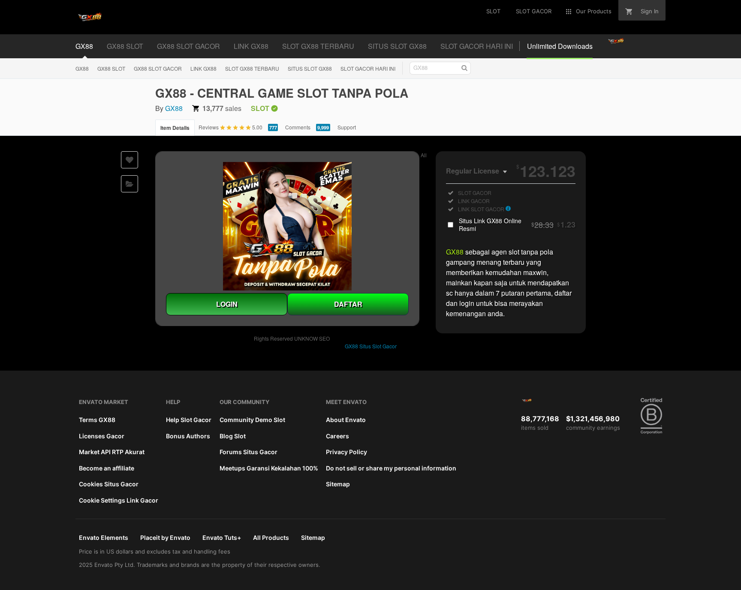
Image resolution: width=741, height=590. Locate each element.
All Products (271, 537)
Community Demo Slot (252, 419)
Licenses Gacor (101, 436)
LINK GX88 (203, 68)
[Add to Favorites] (129, 159)
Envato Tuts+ (221, 537)
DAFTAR (348, 304)
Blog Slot (233, 436)
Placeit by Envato (165, 537)
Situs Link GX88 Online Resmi (517, 224)
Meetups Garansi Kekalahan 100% (269, 468)
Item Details (175, 128)
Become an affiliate (106, 468)
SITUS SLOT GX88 (310, 68)
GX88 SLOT (111, 68)
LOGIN (227, 304)
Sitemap (338, 484)
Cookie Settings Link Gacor (118, 500)
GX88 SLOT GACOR (158, 68)
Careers (337, 436)
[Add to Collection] (129, 183)
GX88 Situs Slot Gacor (371, 346)
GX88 (82, 68)
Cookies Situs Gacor (109, 484)
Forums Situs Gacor (248, 451)
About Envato (346, 419)
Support (346, 127)
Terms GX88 (97, 419)
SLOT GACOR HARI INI (367, 68)
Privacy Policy (346, 451)
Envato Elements (103, 537)
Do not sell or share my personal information (391, 468)
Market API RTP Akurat (112, 451)
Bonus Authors (188, 436)
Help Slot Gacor (188, 419)
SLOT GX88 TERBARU (252, 68)
